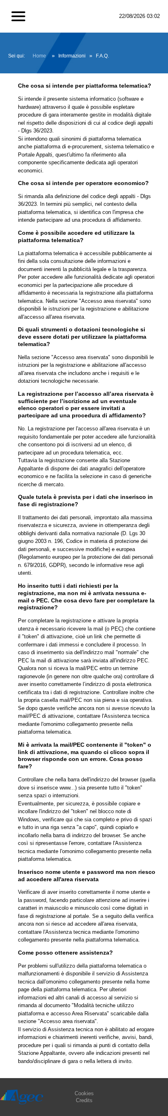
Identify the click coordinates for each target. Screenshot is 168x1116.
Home (39, 56)
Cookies (84, 1093)
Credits (84, 1100)
